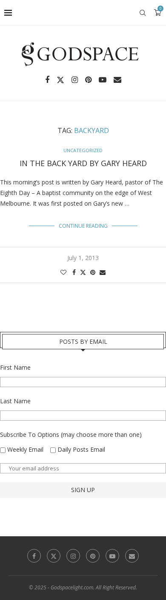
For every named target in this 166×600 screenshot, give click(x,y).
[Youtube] (102, 80)
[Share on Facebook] (74, 272)
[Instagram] (75, 80)
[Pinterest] (88, 80)
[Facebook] (47, 80)
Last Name (15, 401)
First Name (15, 367)
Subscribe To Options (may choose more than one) (71, 434)
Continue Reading (83, 225)
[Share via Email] (103, 272)
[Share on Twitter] (83, 272)
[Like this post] (63, 272)
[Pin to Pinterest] (92, 272)
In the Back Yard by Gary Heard (83, 163)
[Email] (117, 80)
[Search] (142, 12)
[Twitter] (60, 80)
